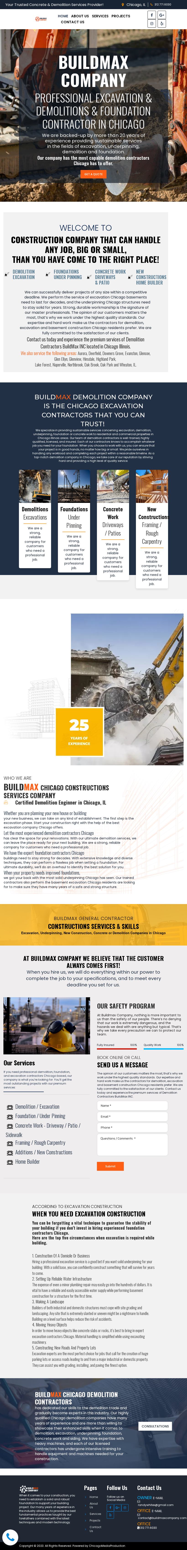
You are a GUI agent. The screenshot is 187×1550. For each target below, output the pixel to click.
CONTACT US (72, 22)
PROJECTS (121, 16)
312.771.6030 (163, 4)
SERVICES (100, 16)
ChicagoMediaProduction (107, 1546)
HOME (63, 16)
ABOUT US (80, 16)
